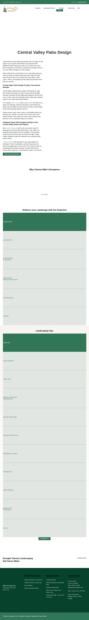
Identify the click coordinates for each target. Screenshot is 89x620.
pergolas (29, 102)
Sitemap (34, 616)
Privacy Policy (42, 616)
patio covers (15, 102)
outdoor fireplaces (11, 128)
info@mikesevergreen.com (15, 2)
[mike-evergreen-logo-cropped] (10, 7)
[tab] (44, 222)
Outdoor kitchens (8, 142)
